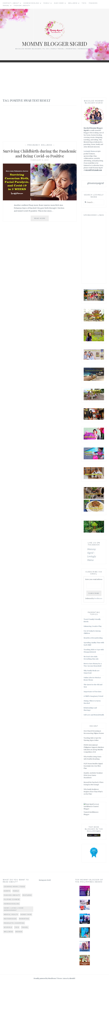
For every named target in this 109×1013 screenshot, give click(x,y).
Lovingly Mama (89, 151)
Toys (84, 3)
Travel (6, 5)
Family (47, 3)
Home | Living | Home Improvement (14, 909)
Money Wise (26, 914)
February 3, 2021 (40, 160)
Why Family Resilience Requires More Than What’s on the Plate (93, 791)
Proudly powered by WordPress (45, 978)
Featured (27, 895)
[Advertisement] (54, 80)
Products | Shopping (14, 923)
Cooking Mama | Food (14, 886)
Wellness (72, 3)
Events (7, 891)
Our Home (59, 3)
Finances (93, 3)
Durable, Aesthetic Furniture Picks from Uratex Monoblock (93, 775)
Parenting (24, 918)
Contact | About (11, 3)
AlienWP (72, 978)
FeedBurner (98, 598)
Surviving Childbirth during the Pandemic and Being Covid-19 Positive (40, 153)
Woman (18, 931)
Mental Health (11, 914)
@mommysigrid (95, 183)
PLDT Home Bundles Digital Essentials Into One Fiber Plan (93, 766)
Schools (8, 927)
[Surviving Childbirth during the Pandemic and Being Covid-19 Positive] (40, 200)
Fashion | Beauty (22, 5)
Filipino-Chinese (12, 899)
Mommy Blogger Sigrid (54, 43)
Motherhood (10, 918)
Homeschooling (31, 3)
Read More (41, 219)
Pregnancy (33, 145)
